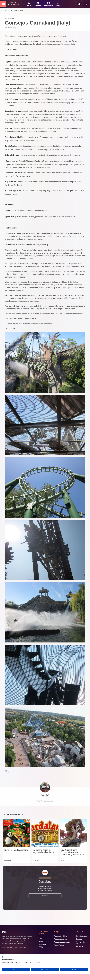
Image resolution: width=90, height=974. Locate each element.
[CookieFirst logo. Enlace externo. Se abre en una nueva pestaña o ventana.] (2, 957)
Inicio (2, 10)
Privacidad (79, 947)
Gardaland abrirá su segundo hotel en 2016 (43, 851)
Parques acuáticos (60, 939)
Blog (8, 10)
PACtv (41, 947)
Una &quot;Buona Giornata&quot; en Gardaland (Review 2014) (72, 852)
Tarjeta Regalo (59, 945)
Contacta (79, 939)
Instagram (42, 944)
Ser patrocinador (81, 936)
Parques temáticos (60, 936)
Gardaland (9, 18)
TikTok (41, 941)
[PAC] (3, 4)
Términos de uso (80, 943)
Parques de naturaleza (62, 942)
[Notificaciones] (79, 4)
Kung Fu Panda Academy (16, 850)
